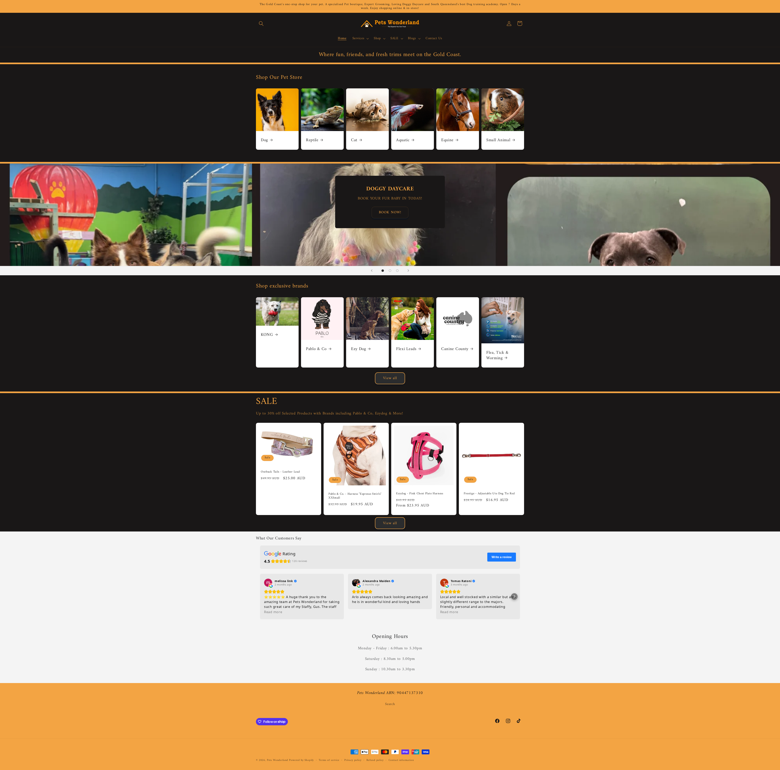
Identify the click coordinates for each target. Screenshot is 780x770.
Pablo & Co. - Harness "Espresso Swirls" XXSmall (354, 496)
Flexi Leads (406, 349)
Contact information (401, 760)
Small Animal (498, 140)
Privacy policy (353, 760)
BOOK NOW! (390, 212)
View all (390, 378)
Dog (264, 140)
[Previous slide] (371, 270)
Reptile (312, 140)
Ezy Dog (358, 349)
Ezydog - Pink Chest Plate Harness (419, 494)
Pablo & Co (316, 349)
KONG (267, 335)
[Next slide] (408, 270)
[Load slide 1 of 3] (382, 270)
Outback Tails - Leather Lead (280, 472)
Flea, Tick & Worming (497, 355)
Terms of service (329, 760)
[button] (261, 23)
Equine (447, 140)
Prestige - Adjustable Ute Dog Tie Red (489, 494)
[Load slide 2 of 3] (390, 270)
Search (390, 704)
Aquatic (403, 140)
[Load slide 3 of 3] (397, 270)
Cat (354, 140)
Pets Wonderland (277, 760)
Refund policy (375, 760)
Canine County (454, 349)
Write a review (502, 557)
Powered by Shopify (301, 760)
